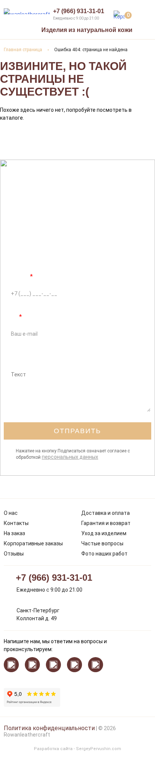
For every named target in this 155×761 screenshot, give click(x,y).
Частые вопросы (102, 543)
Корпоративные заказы (33, 543)
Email (13, 316)
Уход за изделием (103, 533)
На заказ (14, 533)
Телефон (18, 276)
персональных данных (70, 457)
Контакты (16, 523)
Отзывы (14, 554)
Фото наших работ (104, 554)
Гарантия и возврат (106, 523)
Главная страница (23, 49)
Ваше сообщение (28, 357)
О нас (11, 513)
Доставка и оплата (105, 513)
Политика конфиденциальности (49, 728)
